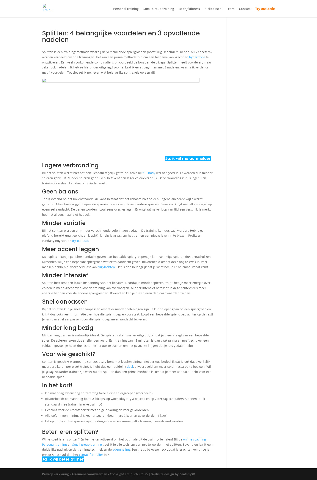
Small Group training (158, 9)
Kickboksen (213, 9)
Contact (245, 9)
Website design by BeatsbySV (173, 474)
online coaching (194, 439)
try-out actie (80, 241)
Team (230, 9)
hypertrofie (197, 57)
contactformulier (91, 455)
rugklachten (106, 267)
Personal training (126, 9)
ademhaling (121, 449)
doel (130, 366)
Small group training (87, 444)
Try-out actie (265, 9)
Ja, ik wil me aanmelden (188, 158)
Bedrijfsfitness (189, 9)
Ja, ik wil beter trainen (63, 459)
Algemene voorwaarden (89, 474)
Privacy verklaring (55, 474)
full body (149, 173)
